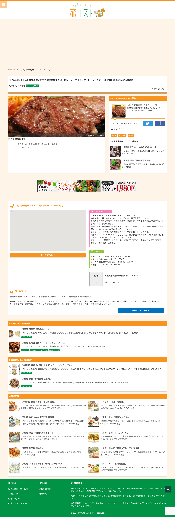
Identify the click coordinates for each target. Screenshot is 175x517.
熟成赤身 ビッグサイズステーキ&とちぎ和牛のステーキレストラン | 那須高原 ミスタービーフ (50, 296)
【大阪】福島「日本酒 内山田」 (136, 160)
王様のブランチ (54, 350)
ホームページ (23, 147)
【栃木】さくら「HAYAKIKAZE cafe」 (139, 146)
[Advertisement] (87, 44)
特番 (46, 350)
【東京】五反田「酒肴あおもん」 (36, 329)
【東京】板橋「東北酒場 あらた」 (36, 378)
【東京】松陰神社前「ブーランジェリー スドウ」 (43, 342)
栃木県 (131, 135)
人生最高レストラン (36, 350)
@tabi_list (15, 498)
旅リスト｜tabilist (18, 503)
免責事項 (43, 493)
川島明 (113, 135)
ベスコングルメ (32, 86)
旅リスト (82, 513)
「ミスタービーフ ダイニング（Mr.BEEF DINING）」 (37, 144)
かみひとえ (25, 350)
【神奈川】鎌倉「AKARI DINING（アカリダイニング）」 (47, 365)
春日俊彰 (122, 135)
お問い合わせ (45, 489)
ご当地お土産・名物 (19, 489)
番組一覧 (14, 493)
